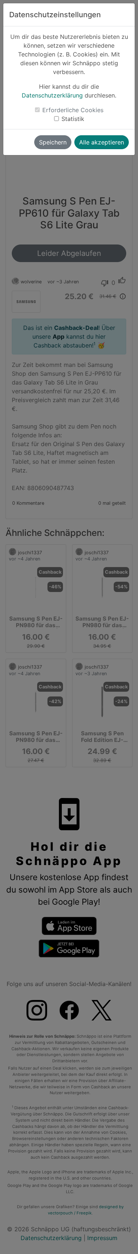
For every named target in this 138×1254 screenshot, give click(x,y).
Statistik (72, 118)
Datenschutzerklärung (52, 95)
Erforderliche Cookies (72, 110)
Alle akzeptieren (101, 142)
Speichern (53, 142)
